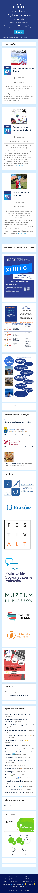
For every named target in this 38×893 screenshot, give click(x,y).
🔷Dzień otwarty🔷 (17, 884)
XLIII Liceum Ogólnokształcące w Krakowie (19, 15)
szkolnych (23, 215)
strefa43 (16, 91)
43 (9, 86)
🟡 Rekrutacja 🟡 (30, 884)
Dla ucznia (26, 881)
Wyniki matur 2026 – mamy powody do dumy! (19, 725)
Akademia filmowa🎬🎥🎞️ (13, 768)
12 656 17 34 (10, 25)
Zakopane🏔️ (9, 775)
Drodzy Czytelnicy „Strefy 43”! (14, 789)
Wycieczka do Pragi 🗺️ (12, 778)
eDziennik (14, 887)
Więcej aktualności (10, 406)
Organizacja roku (16, 881)
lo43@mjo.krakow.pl (12, 27)
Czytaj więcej (19, 165)
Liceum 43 (6, 881)
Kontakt (21, 887)
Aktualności (20, 82)
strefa (28, 89)
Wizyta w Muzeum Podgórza (14, 749)
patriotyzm (10, 89)
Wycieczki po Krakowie (12, 757)
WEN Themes (24, 890)
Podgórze (18, 89)
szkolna (22, 91)
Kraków (23, 86)
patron (10, 213)
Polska (24, 89)
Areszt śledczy (9, 765)
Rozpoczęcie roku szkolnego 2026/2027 (17, 714)
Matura (33, 881)
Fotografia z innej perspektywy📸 (15, 781)
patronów (22, 213)
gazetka (17, 86)
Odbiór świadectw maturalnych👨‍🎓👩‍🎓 (16, 740)
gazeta (12, 86)
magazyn (29, 86)
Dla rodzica (6, 884)
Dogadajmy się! (9, 772)
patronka (16, 213)
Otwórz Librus (8, 805)
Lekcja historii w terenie (12, 746)
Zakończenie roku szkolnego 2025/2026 (17, 760)
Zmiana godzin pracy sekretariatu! (15, 730)
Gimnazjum (24, 141)
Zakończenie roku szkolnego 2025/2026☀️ (18, 735)
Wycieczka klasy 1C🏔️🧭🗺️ (13, 786)
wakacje (24, 148)
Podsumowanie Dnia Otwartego (15, 792)
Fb (26, 887)
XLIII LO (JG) (20, 78)
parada (29, 211)
